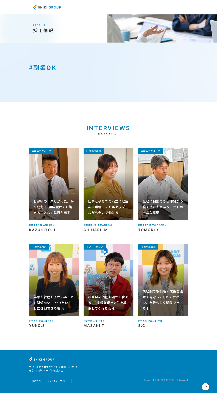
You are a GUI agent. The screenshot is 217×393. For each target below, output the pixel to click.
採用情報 (36, 380)
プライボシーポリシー (57, 380)
